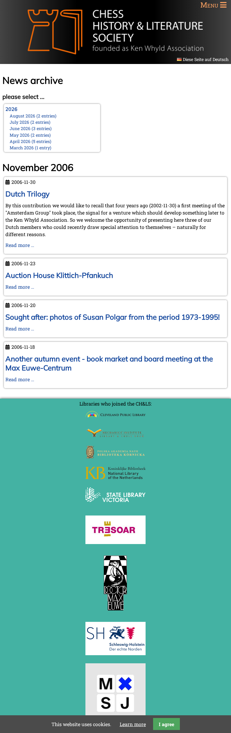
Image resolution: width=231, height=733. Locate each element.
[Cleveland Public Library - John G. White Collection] (115, 418)
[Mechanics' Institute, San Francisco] (115, 435)
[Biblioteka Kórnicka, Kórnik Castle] (115, 457)
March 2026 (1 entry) (30, 148)
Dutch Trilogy (27, 193)
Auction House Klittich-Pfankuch (59, 275)
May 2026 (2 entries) (30, 135)
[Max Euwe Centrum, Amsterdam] (115, 612)
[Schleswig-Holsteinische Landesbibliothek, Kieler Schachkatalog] (115, 653)
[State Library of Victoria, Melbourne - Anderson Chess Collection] (115, 505)
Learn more (133, 724)
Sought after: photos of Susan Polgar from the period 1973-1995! (112, 316)
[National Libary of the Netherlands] (115, 477)
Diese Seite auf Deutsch (206, 59)
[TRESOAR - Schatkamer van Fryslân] (115, 542)
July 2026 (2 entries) (30, 122)
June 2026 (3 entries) (31, 128)
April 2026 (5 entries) (30, 141)
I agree (166, 724)
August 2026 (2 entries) (33, 116)
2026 (11, 109)
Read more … (19, 245)
